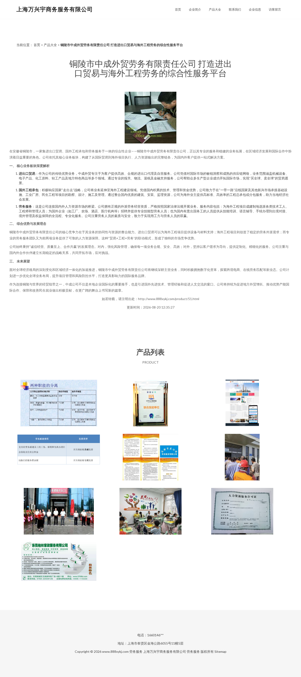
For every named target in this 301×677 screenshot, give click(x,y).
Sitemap (220, 651)
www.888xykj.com (115, 651)
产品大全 (215, 9)
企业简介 (195, 9)
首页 (178, 9)
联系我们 (235, 9)
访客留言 (275, 9)
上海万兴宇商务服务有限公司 (54, 9)
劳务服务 (136, 651)
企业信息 (255, 9)
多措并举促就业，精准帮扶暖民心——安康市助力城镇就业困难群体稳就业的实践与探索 (58, 512)
